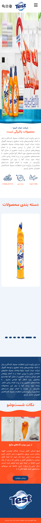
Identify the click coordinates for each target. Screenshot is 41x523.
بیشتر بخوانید (20, 478)
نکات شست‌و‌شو (20, 405)
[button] (35, 337)
